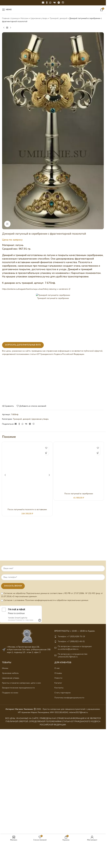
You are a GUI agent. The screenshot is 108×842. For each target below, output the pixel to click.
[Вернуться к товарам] (7, 27)
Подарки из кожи (10, 692)
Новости (58, 678)
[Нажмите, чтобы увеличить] (7, 224)
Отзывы (58, 673)
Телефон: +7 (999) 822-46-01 (71, 641)
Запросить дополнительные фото (23, 345)
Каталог (58, 683)
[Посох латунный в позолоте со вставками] (27, 475)
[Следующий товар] (10, 27)
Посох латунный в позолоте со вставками (27, 509)
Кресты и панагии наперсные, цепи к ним (21, 683)
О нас (57, 668)
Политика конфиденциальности (69, 697)
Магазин (25, 18)
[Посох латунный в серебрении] (79, 467)
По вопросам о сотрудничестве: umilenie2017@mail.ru (73, 655)
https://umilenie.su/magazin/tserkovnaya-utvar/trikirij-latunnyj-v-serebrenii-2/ (36, 289)
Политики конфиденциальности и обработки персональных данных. (56, 600)
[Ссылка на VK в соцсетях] (54, 2)
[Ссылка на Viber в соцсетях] (63, 2)
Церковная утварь (39, 18)
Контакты (58, 687)
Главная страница (10, 18)
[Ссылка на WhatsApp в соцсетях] (50, 2)
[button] (46, 452)
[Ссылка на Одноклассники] (47, 2)
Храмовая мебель (10, 673)
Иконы (5, 668)
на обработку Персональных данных (30, 593)
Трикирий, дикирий (58, 18)
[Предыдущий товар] (3, 27)
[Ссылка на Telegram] (59, 2)
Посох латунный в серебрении (78, 493)
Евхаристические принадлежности (18, 687)
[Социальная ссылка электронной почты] (43, 2)
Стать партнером (62, 692)
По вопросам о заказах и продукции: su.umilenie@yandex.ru (75, 648)
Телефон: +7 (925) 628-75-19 (71, 636)
